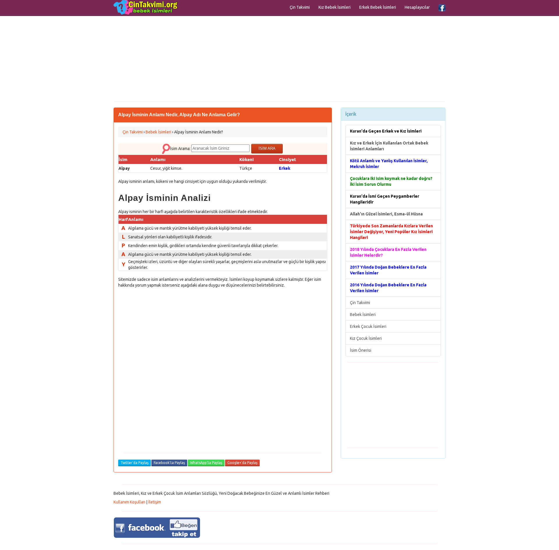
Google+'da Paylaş (242, 463)
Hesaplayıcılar (417, 7)
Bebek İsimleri (363, 314)
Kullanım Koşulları (129, 502)
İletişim (154, 502)
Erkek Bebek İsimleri (377, 7)
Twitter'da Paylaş (134, 463)
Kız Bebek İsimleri (335, 7)
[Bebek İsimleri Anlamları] (146, 7)
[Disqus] (222, 366)
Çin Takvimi (300, 7)
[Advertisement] (279, 58)
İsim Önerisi (360, 350)
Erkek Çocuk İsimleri (368, 326)
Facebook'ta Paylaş (169, 463)
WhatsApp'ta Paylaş (206, 463)
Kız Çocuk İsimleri (366, 338)
